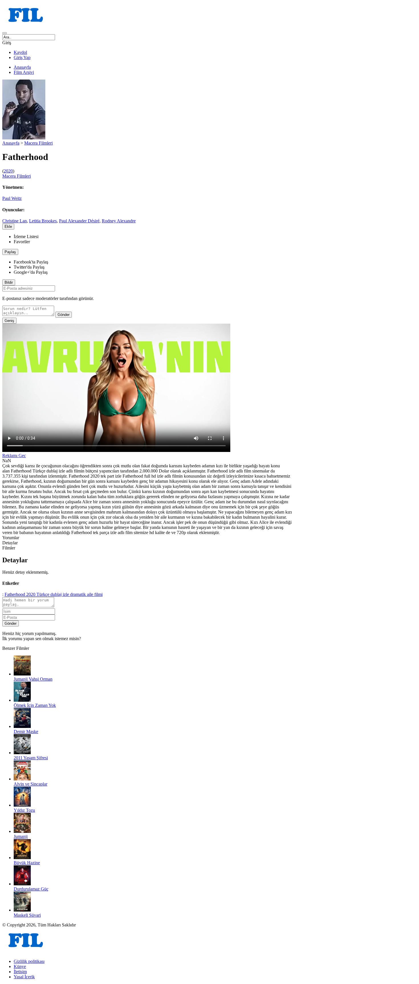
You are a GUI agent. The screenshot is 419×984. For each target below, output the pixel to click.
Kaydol (20, 52)
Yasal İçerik (24, 976)
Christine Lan (14, 220)
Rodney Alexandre (119, 220)
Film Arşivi (24, 72)
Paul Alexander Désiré (79, 220)
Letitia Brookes (43, 220)
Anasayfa (22, 67)
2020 (8, 171)
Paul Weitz (12, 198)
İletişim (20, 971)
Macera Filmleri (38, 143)
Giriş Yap (22, 57)
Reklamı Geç (14, 455)
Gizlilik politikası (29, 961)
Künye (20, 966)
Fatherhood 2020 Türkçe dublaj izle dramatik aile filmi (54, 594)
